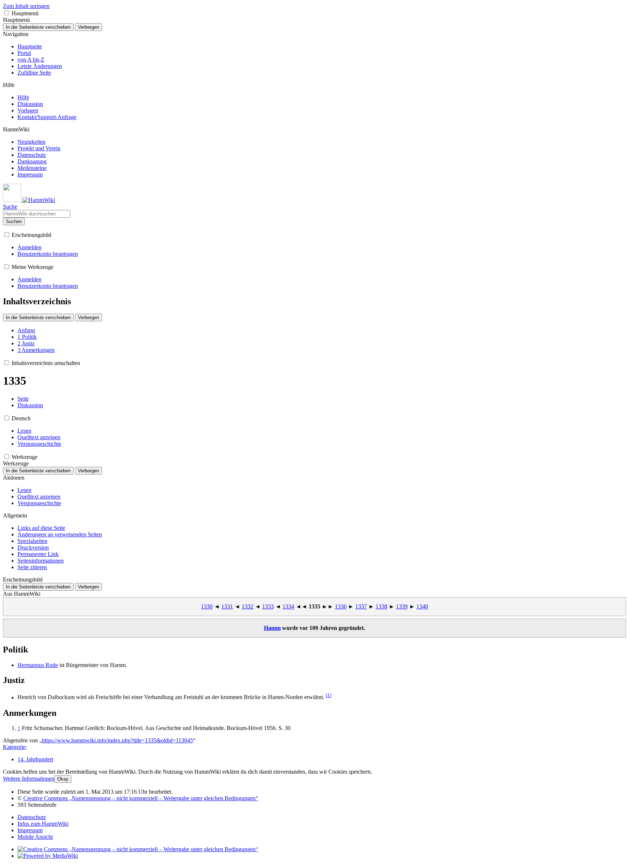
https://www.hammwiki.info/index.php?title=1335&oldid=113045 (117, 740)
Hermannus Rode (37, 665)
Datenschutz (31, 817)
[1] (328, 695)
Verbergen (88, 27)
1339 (402, 606)
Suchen (14, 221)
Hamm (272, 628)
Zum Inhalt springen (26, 6)
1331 (227, 606)
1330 (207, 606)
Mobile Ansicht (35, 837)
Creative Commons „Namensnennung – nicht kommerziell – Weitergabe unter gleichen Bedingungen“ (140, 798)
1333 (268, 606)
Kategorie (14, 747)
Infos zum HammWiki (42, 824)
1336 (341, 606)
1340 (422, 606)
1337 (361, 606)
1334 (288, 606)
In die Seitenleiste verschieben (38, 27)
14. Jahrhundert (35, 759)
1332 (247, 606)
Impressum (30, 830)
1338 (381, 606)
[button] (6, 13)
